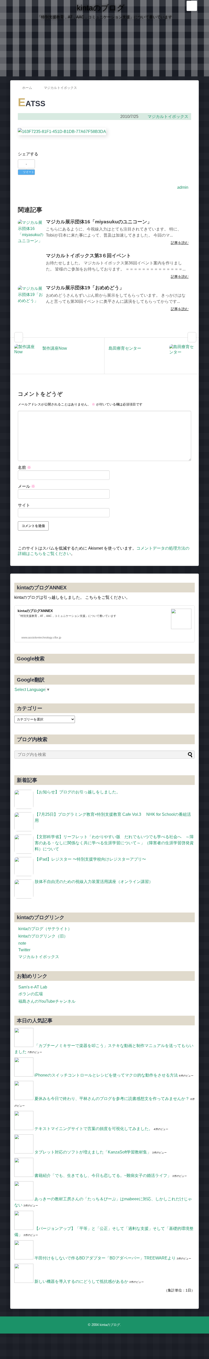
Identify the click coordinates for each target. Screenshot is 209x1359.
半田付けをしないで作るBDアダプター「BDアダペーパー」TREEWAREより (105, 1258)
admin (182, 187)
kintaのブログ (101, 8)
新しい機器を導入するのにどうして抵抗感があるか (81, 1281)
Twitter (24, 950)
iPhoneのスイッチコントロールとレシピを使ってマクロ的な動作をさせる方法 (106, 1075)
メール (26, 486)
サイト (24, 505)
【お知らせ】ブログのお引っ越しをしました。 (77, 792)
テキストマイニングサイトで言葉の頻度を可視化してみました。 (93, 1128)
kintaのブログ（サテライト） (45, 929)
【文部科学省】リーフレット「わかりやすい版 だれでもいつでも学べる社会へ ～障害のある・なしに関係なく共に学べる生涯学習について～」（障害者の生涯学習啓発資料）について (114, 843)
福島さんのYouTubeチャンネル (46, 1001)
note (22, 943)
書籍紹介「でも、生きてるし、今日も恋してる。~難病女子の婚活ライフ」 (102, 1175)
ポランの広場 (30, 994)
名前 (24, 467)
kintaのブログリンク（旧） (43, 936)
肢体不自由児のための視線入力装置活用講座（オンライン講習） (94, 881)
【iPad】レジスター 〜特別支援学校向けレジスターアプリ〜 (90, 859)
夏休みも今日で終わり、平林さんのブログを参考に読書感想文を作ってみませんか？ (111, 1098)
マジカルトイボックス (168, 116)
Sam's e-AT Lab (32, 987)
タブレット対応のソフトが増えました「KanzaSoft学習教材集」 (92, 1152)
